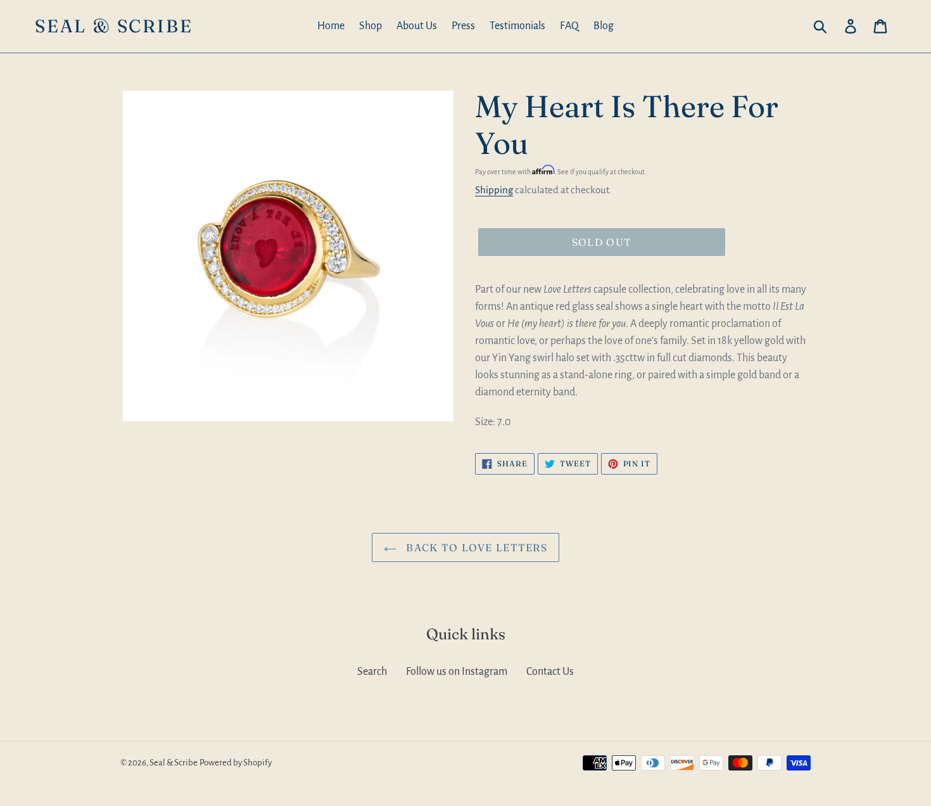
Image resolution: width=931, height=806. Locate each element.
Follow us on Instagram (456, 671)
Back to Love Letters (475, 547)
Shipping (494, 189)
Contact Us (550, 671)
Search (372, 671)
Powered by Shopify (236, 762)
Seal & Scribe (114, 26)
